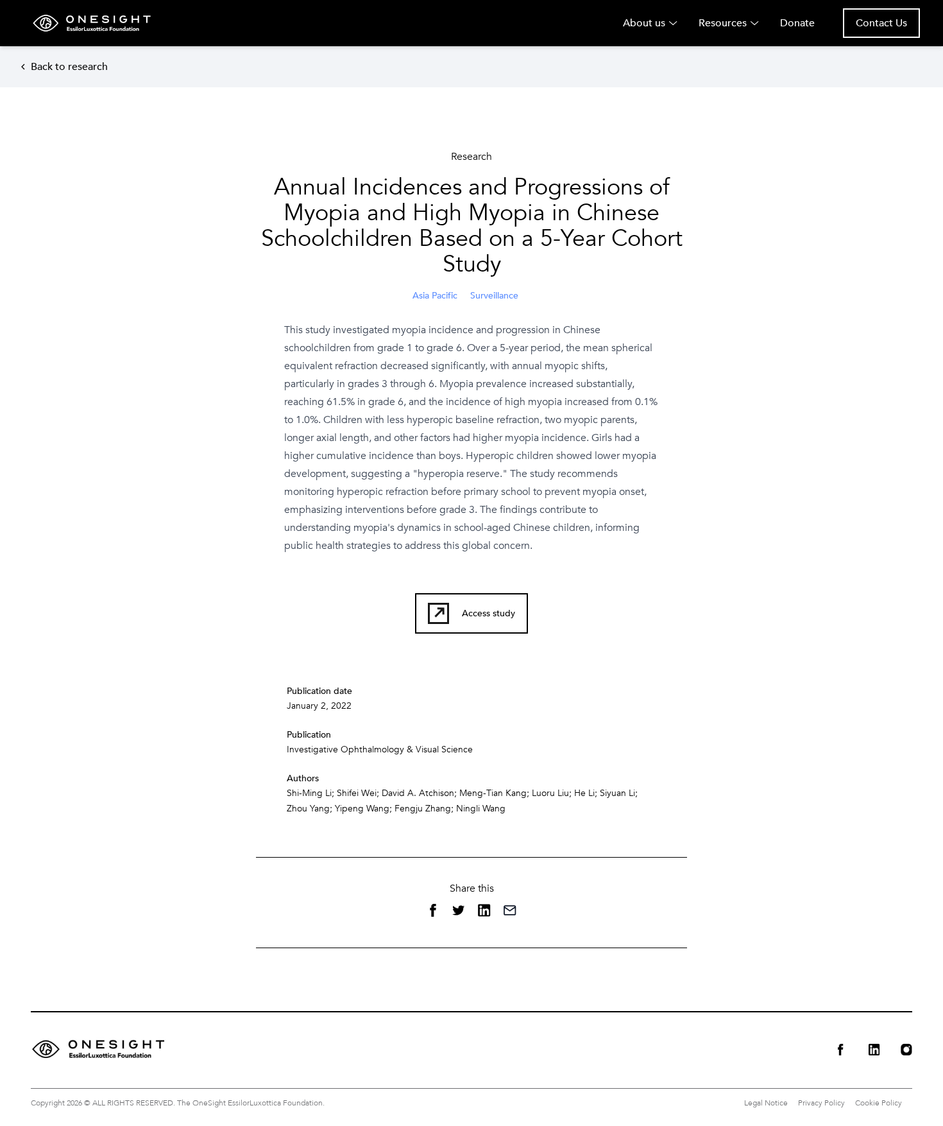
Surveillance (494, 296)
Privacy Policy (821, 1103)
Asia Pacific (434, 296)
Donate (797, 23)
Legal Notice (766, 1103)
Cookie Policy (878, 1103)
